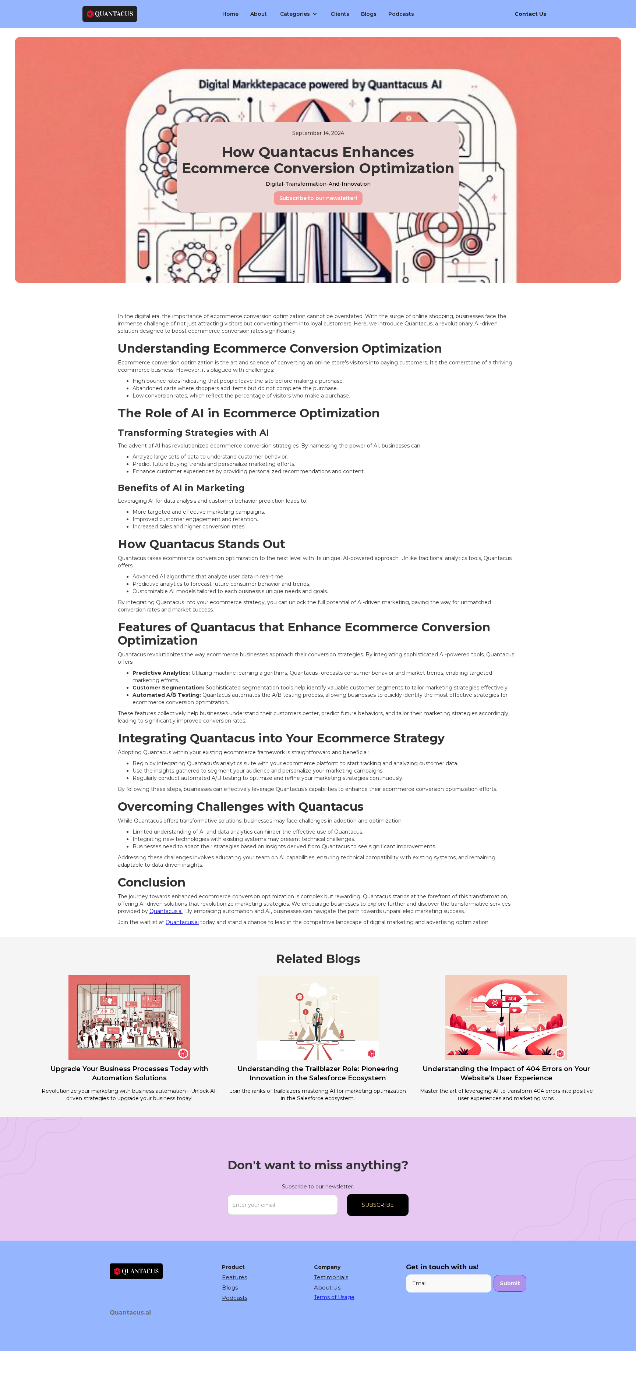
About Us (327, 1287)
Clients (340, 14)
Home (230, 14)
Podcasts (401, 14)
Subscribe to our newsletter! (318, 198)
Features (234, 1277)
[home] (139, 14)
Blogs (369, 14)
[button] (299, 14)
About (258, 14)
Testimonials (331, 1277)
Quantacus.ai (166, 911)
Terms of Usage (334, 1297)
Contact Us (530, 14)
